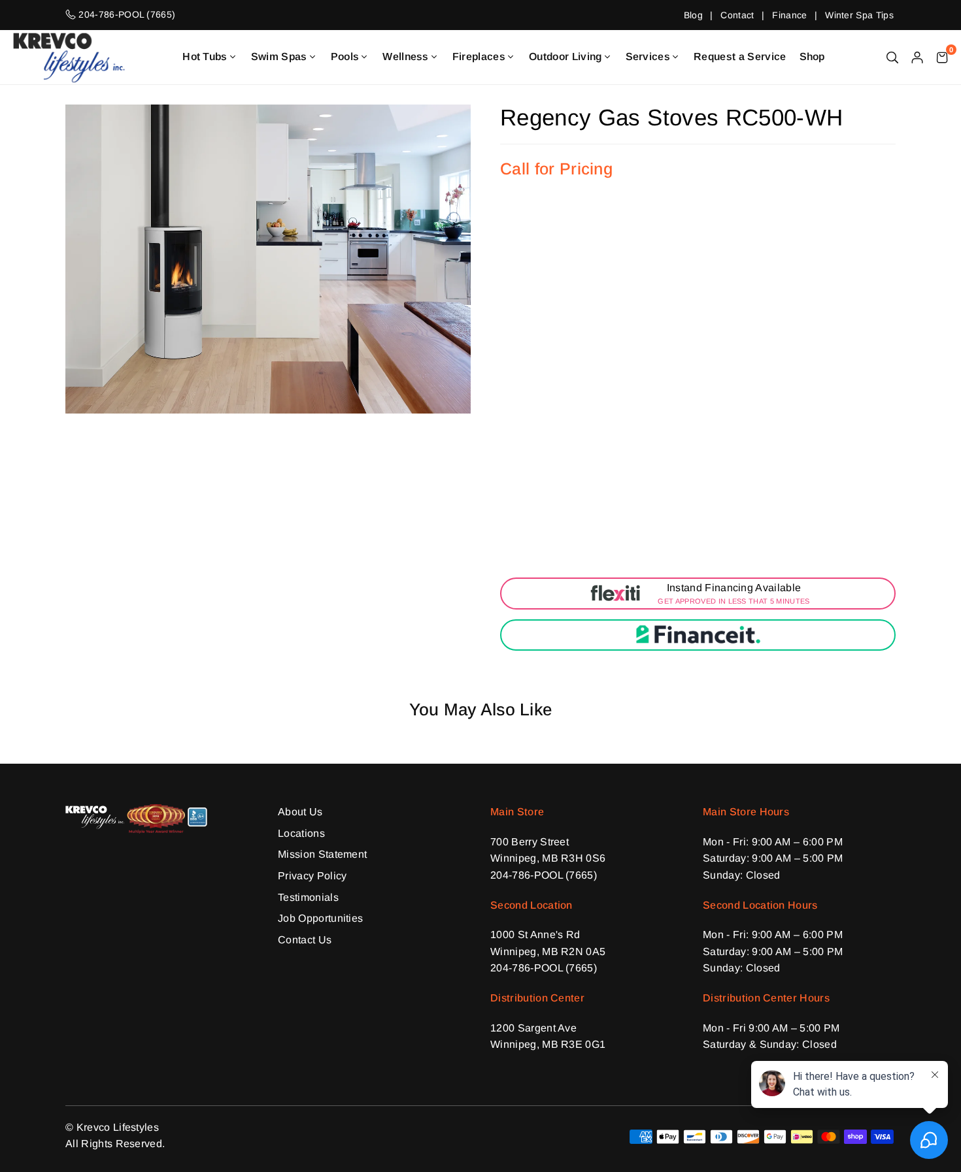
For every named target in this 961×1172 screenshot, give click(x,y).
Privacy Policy (312, 875)
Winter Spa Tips (859, 15)
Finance (789, 15)
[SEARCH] (892, 57)
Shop (812, 56)
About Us (300, 811)
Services (648, 56)
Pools (345, 56)
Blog (693, 15)
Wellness (405, 56)
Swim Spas (279, 56)
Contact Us (304, 939)
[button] (942, 57)
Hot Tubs (205, 56)
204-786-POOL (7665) (543, 875)
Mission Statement (322, 854)
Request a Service (740, 56)
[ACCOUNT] (917, 57)
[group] (268, 259)
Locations (301, 833)
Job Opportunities (320, 918)
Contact (737, 15)
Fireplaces (478, 56)
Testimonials (308, 897)
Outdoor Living (565, 56)
